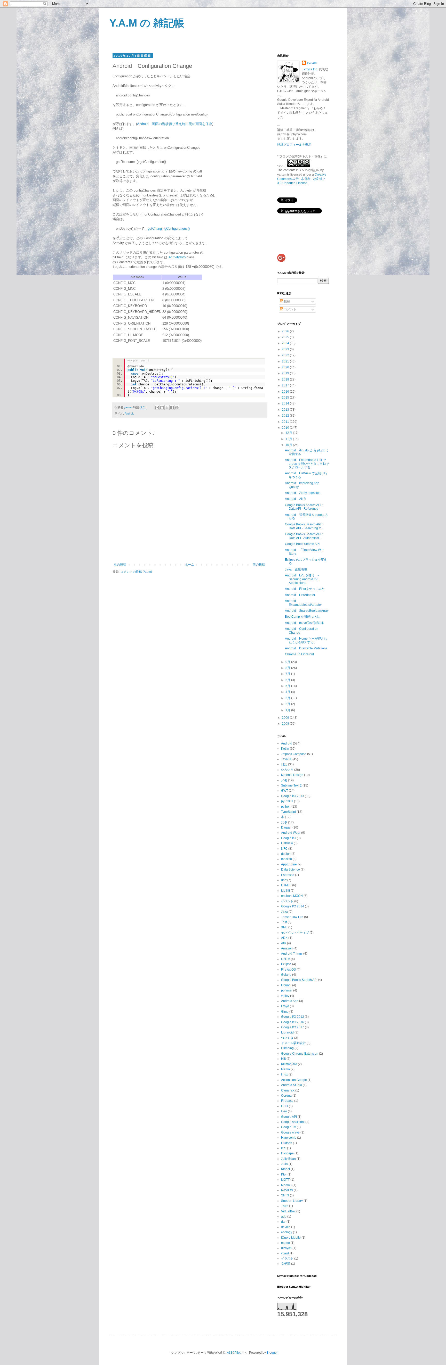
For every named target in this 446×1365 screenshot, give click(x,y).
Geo (284, 1111)
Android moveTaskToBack (304, 623)
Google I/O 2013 (292, 796)
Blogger (272, 1352)
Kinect (285, 1169)
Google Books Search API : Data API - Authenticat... (304, 536)
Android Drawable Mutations (306, 648)
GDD (284, 1106)
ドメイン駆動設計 (293, 1043)
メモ (284, 780)
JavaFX (286, 759)
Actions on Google (294, 1080)
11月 (289, 439)
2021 (286, 361)
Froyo (285, 1006)
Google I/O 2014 (292, 906)
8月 (288, 668)
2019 (286, 373)
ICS (283, 1148)
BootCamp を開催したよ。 (303, 616)
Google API (289, 1117)
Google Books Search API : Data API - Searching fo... (304, 526)
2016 (286, 391)
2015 (286, 397)
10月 (289, 445)
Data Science (290, 869)
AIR (283, 943)
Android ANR (295, 499)
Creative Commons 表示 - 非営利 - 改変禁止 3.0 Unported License (301, 179)
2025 (286, 337)
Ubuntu (286, 985)
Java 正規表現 (296, 569)
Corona (286, 1095)
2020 (286, 367)
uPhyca (286, 1248)
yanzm (312, 62)
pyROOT (287, 801)
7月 (288, 674)
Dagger (286, 827)
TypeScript (288, 812)
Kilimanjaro (289, 1064)
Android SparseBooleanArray (307, 611)
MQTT (285, 1179)
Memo (285, 1069)
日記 (284, 764)
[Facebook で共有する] (171, 407)
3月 (288, 698)
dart (283, 880)
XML (284, 927)
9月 (288, 662)
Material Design (292, 775)
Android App (289, 1001)
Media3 (286, 1185)
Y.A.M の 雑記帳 (146, 23)
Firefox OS (288, 969)
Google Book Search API (302, 544)
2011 (286, 422)
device (285, 1227)
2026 (286, 331)
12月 (289, 433)
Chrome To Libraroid (299, 654)
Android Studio (291, 1085)
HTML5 (286, 885)
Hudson (286, 1143)
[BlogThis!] (162, 407)
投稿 (286, 301)
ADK (284, 938)
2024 (286, 343)
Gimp (285, 1011)
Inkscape (287, 1153)
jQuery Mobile (291, 1237)
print (143, 360)
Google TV (288, 1127)
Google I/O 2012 (292, 1017)
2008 (286, 723)
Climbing (287, 1048)
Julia (284, 1164)
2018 (286, 379)
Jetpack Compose (293, 754)
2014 (286, 403)
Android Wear (290, 832)
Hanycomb (288, 1137)
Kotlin (285, 748)
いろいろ (287, 770)
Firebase (287, 1101)
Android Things (291, 953)
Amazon (287, 948)
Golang (286, 975)
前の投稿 (259, 564)
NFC (284, 848)
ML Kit (285, 890)
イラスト (287, 1258)
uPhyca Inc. (310, 69)
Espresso (287, 875)
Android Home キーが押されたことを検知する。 (306, 640)
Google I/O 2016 (292, 1022)
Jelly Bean (288, 1159)
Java (284, 911)
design (286, 854)
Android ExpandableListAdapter (303, 602)
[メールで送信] (157, 407)
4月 (288, 692)
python (286, 806)
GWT (284, 790)
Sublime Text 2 (291, 785)
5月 (288, 686)
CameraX (287, 1090)
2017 (286, 385)
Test (284, 922)
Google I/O (288, 838)
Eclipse (286, 964)
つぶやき (287, 1038)
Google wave (290, 1132)
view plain (133, 360)
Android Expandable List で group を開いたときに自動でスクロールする (307, 463)
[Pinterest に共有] (176, 407)
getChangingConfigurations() (169, 228)
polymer (286, 990)
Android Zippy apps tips (302, 493)
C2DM (285, 959)
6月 (288, 680)
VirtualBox (288, 1211)
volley (285, 996)
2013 (286, 409)
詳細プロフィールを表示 (294, 144)
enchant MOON (292, 896)
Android (129, 413)
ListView (287, 843)
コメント (289, 309)
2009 (286, 717)
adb (283, 1216)
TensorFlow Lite (292, 917)
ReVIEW (287, 1190)
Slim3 (285, 1195)
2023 (286, 349)
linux (284, 1074)
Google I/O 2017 (292, 1027)
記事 (284, 822)
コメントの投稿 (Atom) (136, 572)
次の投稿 (120, 564)
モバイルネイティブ (295, 932)
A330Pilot (234, 1352)
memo (285, 1243)
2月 (288, 704)
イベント (287, 901)
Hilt (283, 1059)
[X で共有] (167, 407)
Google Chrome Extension (299, 1053)
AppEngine (289, 864)
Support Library (292, 1201)
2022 (286, 355)
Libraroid (287, 1032)
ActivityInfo (177, 257)
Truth (284, 1206)
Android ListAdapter (300, 595)
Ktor (284, 1174)
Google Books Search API (299, 980)
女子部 (285, 1263)
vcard (285, 1253)
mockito (286, 859)
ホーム (189, 564)
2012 (286, 415)
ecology (286, 1232)
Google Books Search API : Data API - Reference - (304, 506)
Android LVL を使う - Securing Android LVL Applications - (302, 579)
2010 (286, 427)
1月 (288, 710)
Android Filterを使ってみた (305, 589)
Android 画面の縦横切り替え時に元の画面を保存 (174, 124)
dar (283, 1221)
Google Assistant (293, 1122)
